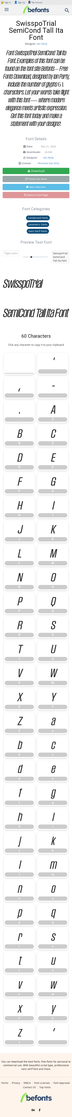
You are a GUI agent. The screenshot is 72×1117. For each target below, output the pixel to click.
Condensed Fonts (38, 217)
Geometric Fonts (37, 224)
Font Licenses (42, 1083)
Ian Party (42, 43)
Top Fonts (45, 1087)
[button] (67, 11)
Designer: (32, 157)
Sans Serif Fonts (37, 231)
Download (38, 171)
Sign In (6, 2)
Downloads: (34, 152)
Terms (4, 1083)
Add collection (37, 187)
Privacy (16, 1083)
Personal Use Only (48, 163)
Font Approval (61, 1083)
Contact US (29, 1087)
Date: (30, 146)
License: (26, 163)
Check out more (37, 179)
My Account (37, 2)
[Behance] (33, 1110)
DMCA (27, 1083)
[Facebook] (39, 1110)
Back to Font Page (37, 195)
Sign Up (19, 2)
